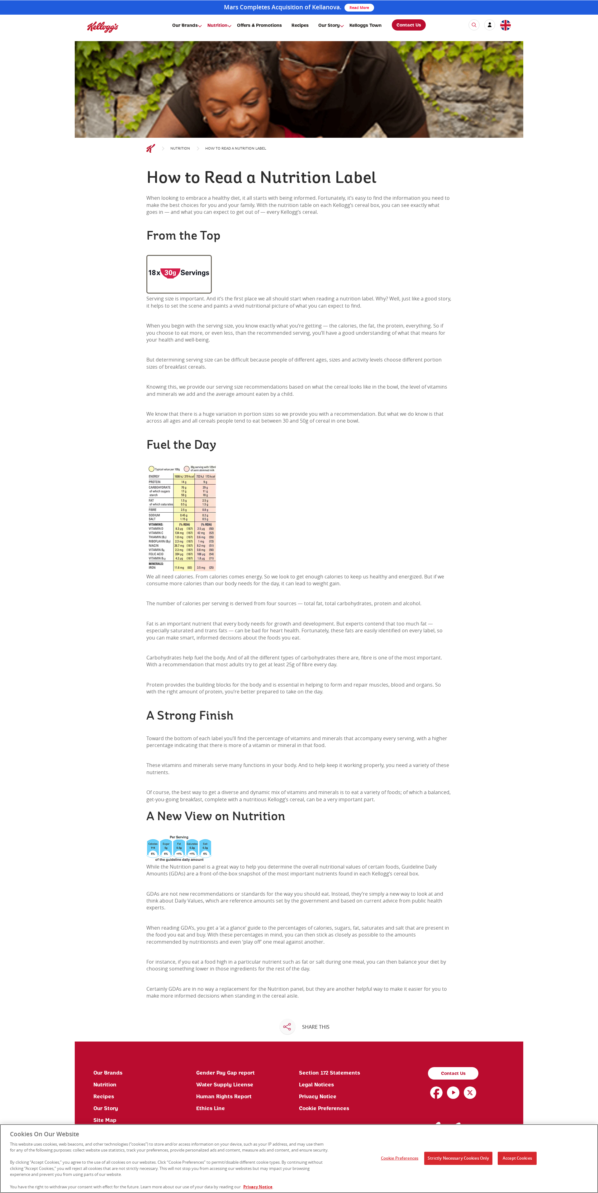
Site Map (104, 1120)
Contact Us (408, 25)
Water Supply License (224, 1084)
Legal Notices (316, 1084)
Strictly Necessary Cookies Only (458, 1158)
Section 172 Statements (329, 1073)
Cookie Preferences (324, 1108)
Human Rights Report (224, 1096)
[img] (102, 27)
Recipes (300, 25)
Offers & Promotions (259, 25)
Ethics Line (210, 1108)
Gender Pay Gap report (225, 1073)
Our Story (329, 25)
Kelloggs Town (365, 25)
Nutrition (217, 25)
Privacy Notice (317, 1096)
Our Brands (185, 25)
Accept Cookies (517, 1158)
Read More (359, 7)
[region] (299, 1158)
